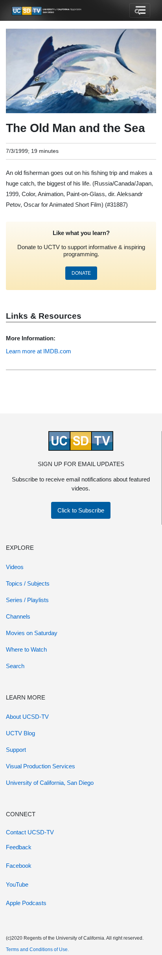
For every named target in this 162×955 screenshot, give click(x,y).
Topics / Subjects (28, 583)
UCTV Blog (20, 733)
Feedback (18, 847)
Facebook (18, 865)
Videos (15, 567)
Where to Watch (26, 649)
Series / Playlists (27, 600)
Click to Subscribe (80, 510)
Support (16, 749)
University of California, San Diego (50, 782)
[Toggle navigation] (139, 10)
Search (15, 666)
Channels (18, 616)
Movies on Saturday (31, 633)
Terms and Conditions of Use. (37, 949)
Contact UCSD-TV (30, 832)
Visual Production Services (40, 766)
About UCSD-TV (27, 716)
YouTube (17, 884)
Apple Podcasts (26, 903)
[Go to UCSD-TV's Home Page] (47, 10)
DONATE (81, 273)
